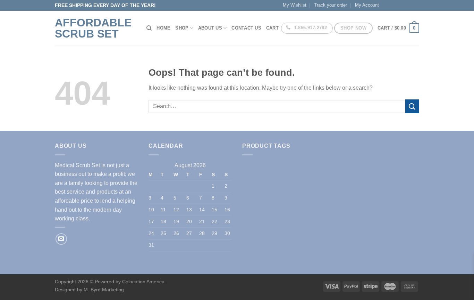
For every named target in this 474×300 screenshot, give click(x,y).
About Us (210, 28)
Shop (181, 28)
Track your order (330, 5)
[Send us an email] (61, 239)
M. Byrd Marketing (103, 289)
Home (163, 28)
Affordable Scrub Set (93, 28)
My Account (367, 5)
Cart (272, 28)
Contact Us (246, 28)
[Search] (149, 28)
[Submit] (412, 106)
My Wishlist (294, 5)
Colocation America (143, 281)
